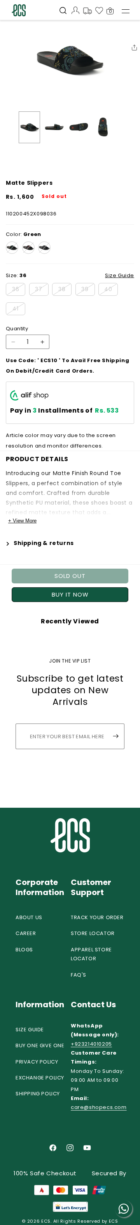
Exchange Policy (40, 1077)
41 (18, 309)
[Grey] (44, 247)
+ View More (22, 521)
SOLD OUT (70, 576)
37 (42, 290)
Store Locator (93, 933)
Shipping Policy (38, 1093)
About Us (29, 917)
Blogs (24, 949)
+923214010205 (91, 1044)
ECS (46, 1221)
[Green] (12, 247)
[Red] (28, 247)
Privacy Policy (37, 1061)
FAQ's (78, 975)
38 (65, 290)
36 (18, 290)
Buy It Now (70, 594)
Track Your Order (97, 917)
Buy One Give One (40, 1045)
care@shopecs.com (99, 1107)
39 (88, 290)
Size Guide (30, 1029)
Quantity (17, 328)
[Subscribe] (115, 736)
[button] (63, 11)
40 (111, 290)
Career (26, 933)
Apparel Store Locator (91, 954)
